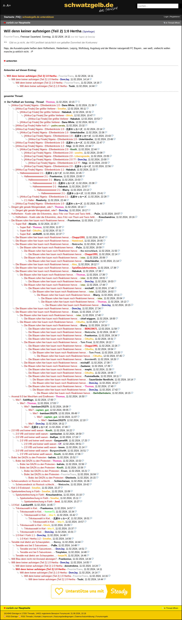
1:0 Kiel (15, 505)
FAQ (18, 17)
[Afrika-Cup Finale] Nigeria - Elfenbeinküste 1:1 (40, 169)
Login (166, 17)
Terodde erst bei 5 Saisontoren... (32, 545)
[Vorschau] (91, 79)
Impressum (47, 616)
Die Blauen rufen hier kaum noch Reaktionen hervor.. (38, 220)
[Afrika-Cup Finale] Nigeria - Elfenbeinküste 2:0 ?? (50, 159)
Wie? (18, 400)
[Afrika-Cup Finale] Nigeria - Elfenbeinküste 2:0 (44, 149)
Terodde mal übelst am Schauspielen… (31, 542)
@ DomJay (90, 37)
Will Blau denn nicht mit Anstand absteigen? (34, 559)
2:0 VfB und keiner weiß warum (27, 430)
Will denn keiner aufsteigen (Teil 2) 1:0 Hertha (34, 79)
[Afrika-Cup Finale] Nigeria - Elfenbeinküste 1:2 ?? (54, 163)
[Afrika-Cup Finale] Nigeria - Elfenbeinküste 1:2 (40, 146)
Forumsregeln (102, 616)
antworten (11, 61)
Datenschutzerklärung (84, 616)
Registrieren (175, 17)
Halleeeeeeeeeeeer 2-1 (31, 173)
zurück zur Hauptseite (18, 22)
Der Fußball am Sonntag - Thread (25, 102)
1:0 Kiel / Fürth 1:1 (25, 535)
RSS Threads (27, 616)
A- (4, 5)
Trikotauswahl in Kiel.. (27, 508)
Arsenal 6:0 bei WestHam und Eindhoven (32, 396)
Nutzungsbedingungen (63, 616)
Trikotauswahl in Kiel (30, 525)
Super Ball (21, 224)
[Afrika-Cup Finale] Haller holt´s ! (32, 125)
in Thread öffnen (173, 23)
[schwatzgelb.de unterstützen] (91, 598)
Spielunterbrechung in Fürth (25, 491)
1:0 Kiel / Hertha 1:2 (30, 538)
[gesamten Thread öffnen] (79, 102)
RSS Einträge (12, 616)
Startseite (9, 17)
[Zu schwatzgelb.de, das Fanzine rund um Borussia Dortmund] (91, 7)
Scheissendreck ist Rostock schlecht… (31, 481)
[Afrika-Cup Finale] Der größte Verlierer (35, 108)
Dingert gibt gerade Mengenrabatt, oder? (32, 207)
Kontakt (37, 616)
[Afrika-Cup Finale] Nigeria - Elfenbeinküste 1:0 (35, 105)
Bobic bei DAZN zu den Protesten (28, 457)
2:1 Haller (29, 200)
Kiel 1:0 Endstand (20, 488)
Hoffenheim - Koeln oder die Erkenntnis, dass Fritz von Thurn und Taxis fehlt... (51, 213)
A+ (9, 5)
